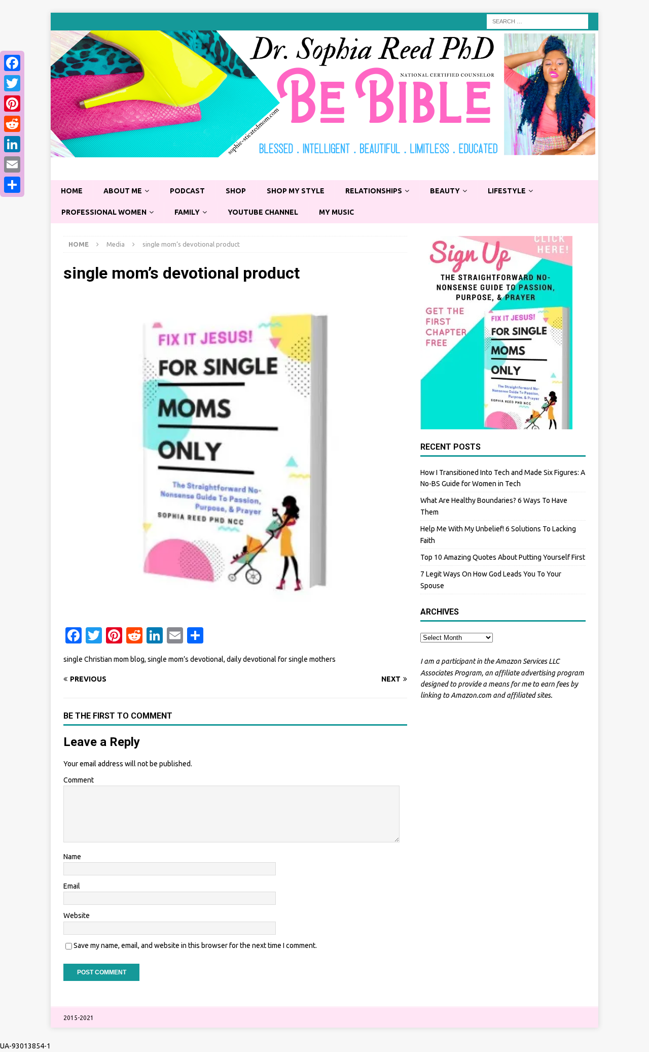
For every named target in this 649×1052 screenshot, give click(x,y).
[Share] (12, 185)
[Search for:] (537, 21)
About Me (122, 191)
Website (76, 915)
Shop (236, 191)
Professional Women (104, 212)
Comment (78, 780)
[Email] (12, 164)
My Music (336, 212)
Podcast (187, 191)
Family (187, 212)
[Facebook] (12, 63)
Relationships (373, 191)
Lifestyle (507, 191)
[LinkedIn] (12, 144)
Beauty (445, 191)
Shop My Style (295, 191)
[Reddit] (12, 124)
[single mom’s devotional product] (235, 611)
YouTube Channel (263, 212)
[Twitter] (12, 83)
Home (72, 191)
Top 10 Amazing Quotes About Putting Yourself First (502, 557)
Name (72, 857)
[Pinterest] (12, 103)
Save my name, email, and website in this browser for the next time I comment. (195, 945)
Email (71, 886)
